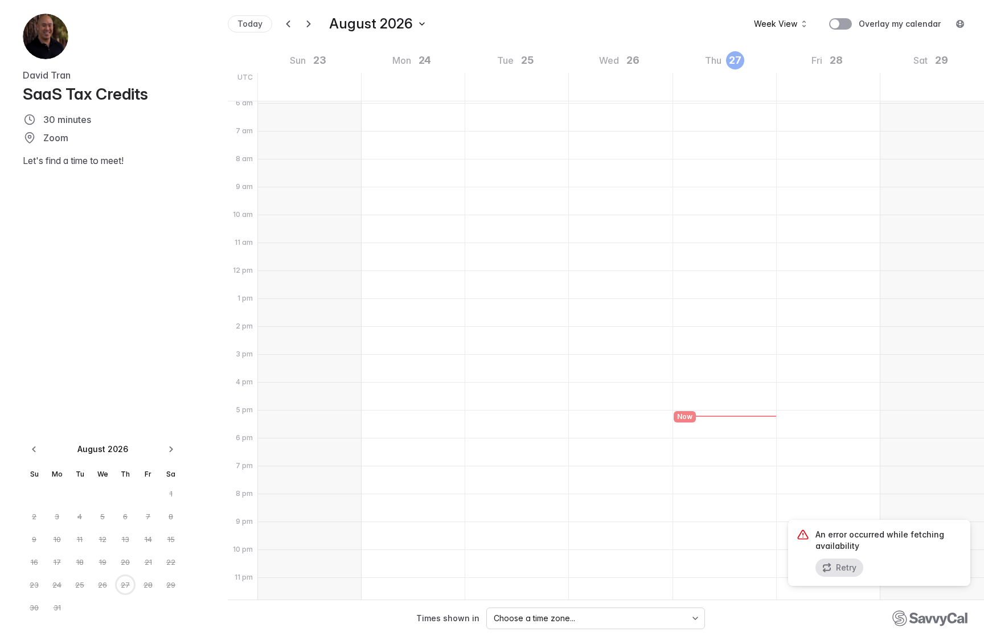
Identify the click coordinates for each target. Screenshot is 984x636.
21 (148, 562)
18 (80, 562)
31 (57, 607)
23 (34, 584)
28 (148, 584)
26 (102, 584)
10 (57, 539)
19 (102, 562)
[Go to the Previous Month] (34, 449)
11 (80, 539)
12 (102, 539)
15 (171, 539)
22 (170, 562)
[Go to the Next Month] (171, 449)
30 (34, 607)
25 (79, 584)
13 (125, 539)
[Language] (960, 24)
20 (125, 562)
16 (34, 562)
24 (57, 584)
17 (57, 562)
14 (148, 539)
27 (125, 584)
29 (170, 584)
